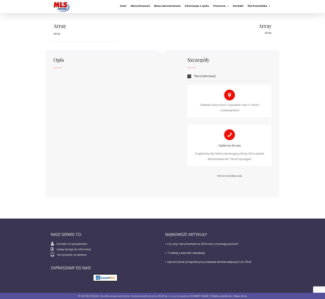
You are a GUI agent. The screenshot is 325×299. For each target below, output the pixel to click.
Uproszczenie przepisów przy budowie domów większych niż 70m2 (209, 262)
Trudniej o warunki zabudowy (186, 253)
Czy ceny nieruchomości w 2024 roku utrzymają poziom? (202, 244)
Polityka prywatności (221, 295)
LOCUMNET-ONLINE (199, 295)
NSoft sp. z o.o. (166, 295)
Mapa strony (240, 295)
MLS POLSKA (92, 295)
